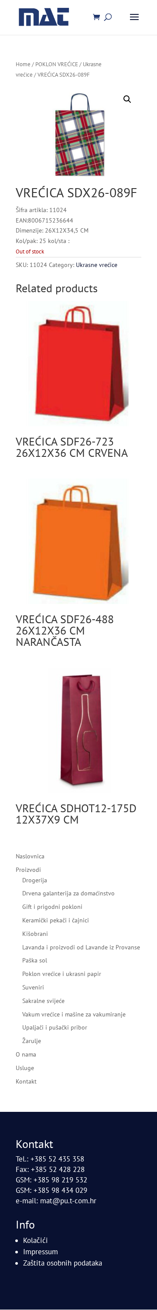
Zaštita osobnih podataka (62, 1263)
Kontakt (26, 1081)
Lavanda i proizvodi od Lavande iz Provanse (81, 947)
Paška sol (34, 960)
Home (23, 64)
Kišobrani (35, 934)
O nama (26, 1054)
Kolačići (35, 1240)
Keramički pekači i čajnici (55, 920)
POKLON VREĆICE (56, 64)
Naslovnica (30, 856)
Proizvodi (28, 870)
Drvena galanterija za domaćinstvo (68, 893)
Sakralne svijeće (43, 1001)
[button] (127, 99)
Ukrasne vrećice (96, 265)
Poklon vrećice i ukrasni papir (61, 974)
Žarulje (31, 1041)
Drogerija (34, 880)
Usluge (25, 1068)
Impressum (40, 1251)
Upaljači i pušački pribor (54, 1027)
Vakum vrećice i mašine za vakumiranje (74, 1014)
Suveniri (33, 987)
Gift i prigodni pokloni (52, 907)
